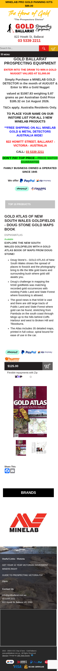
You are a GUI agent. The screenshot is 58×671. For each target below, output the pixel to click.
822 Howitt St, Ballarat (29, 36)
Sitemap (5, 655)
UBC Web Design (23, 655)
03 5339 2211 (29, 41)
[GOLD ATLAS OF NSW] (30, 411)
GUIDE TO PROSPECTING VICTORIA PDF (22, 575)
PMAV (5, 581)
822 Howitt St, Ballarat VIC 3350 (17, 602)
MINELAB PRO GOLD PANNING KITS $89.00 (29, 4)
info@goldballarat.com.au (14, 595)
